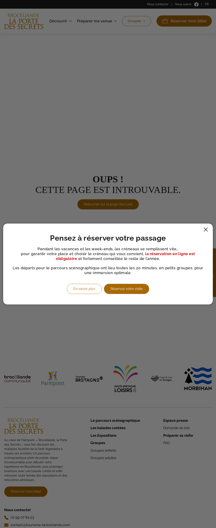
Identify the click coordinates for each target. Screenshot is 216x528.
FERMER (206, 230)
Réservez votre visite (127, 289)
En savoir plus (84, 289)
